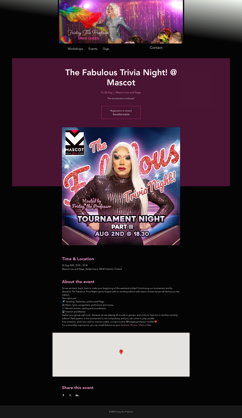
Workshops (75, 49)
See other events (121, 114)
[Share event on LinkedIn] (77, 395)
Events (93, 49)
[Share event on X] (70, 395)
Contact (156, 47)
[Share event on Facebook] (63, 395)
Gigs (106, 49)
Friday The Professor (88, 34)
